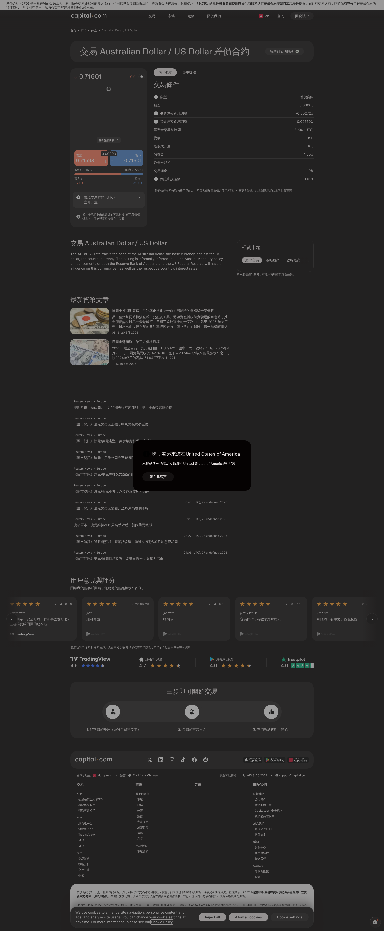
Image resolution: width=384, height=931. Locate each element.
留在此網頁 (158, 477)
